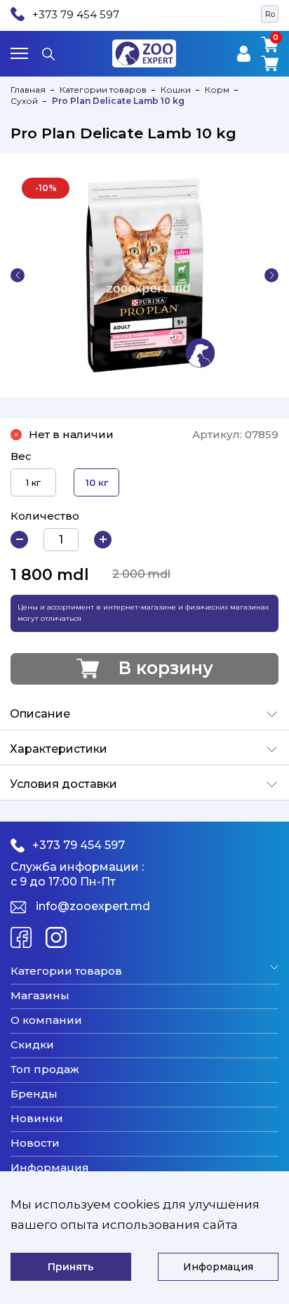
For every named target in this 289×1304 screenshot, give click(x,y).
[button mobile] (19, 53)
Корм (217, 89)
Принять (70, 1266)
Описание (40, 713)
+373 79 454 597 (75, 14)
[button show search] (48, 53)
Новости (35, 1143)
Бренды (34, 1094)
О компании (46, 1020)
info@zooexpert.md (93, 906)
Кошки (176, 89)
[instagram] (56, 937)
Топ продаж (45, 1069)
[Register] (244, 53)
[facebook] (21, 937)
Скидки (32, 1045)
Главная (28, 89)
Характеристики (58, 749)
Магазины (40, 995)
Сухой (24, 101)
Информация (50, 1167)
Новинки (37, 1118)
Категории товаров (103, 89)
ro (270, 14)
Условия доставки (63, 784)
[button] (18, 275)
